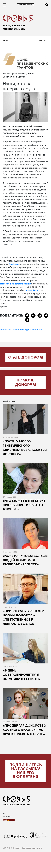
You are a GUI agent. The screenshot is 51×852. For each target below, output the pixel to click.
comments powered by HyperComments (21, 329)
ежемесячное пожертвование (15, 283)
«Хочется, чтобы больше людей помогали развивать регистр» (25, 560)
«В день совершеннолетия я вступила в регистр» (21, 675)
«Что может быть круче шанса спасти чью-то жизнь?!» (24, 505)
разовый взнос (32, 290)
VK (4, 812)
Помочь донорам (25, 383)
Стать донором (25, 357)
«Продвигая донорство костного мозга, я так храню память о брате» (24, 730)
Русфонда (14, 263)
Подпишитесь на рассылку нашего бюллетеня (25, 771)
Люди (5, 40)
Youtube (7, 816)
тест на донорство (25, 4)
